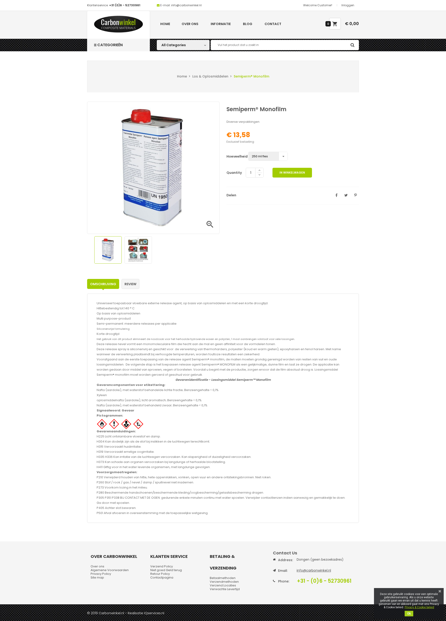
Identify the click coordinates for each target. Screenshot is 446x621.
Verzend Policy (161, 566)
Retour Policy (160, 574)
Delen (336, 195)
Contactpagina (161, 577)
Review (130, 284)
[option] (108, 250)
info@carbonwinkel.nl (314, 570)
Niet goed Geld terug (166, 570)
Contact (273, 24)
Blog (247, 24)
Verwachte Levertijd (225, 589)
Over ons (190, 24)
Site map (97, 577)
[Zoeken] (352, 45)
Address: (285, 560)
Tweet (345, 195)
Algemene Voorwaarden (110, 570)
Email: (283, 570)
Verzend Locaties (223, 585)
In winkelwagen (292, 173)
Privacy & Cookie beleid (419, 607)
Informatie (221, 24)
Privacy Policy (101, 574)
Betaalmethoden (223, 578)
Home (165, 24)
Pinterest (355, 195)
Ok (409, 613)
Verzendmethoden (224, 581)
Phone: (283, 581)
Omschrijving (103, 284)
